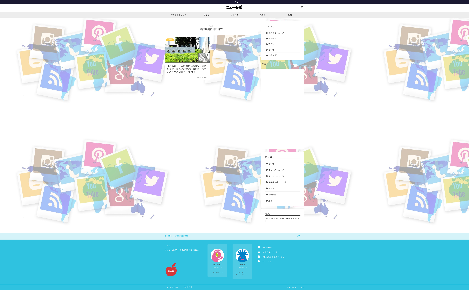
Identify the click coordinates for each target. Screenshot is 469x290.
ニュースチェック (276, 170)
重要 (270, 201)
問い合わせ (266, 247)
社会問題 (235, 15)
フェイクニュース (276, 176)
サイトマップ (267, 262)
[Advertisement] (282, 109)
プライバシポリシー (173, 287)
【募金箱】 (273, 55)
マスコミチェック (179, 15)
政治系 (207, 15)
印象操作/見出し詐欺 (277, 182)
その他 (262, 15)
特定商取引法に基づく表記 (272, 257)
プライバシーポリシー (271, 252)
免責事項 (187, 287)
